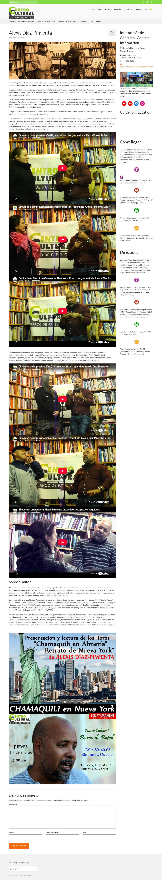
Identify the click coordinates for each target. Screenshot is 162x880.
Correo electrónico (52, 832)
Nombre (12, 832)
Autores (22, 37)
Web (84, 832)
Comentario (13, 804)
